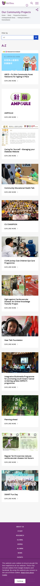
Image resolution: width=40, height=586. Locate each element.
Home (3, 15)
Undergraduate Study (8, 17)
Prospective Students (20, 15)
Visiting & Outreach (23, 17)
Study (9, 15)
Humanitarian (6, 20)
